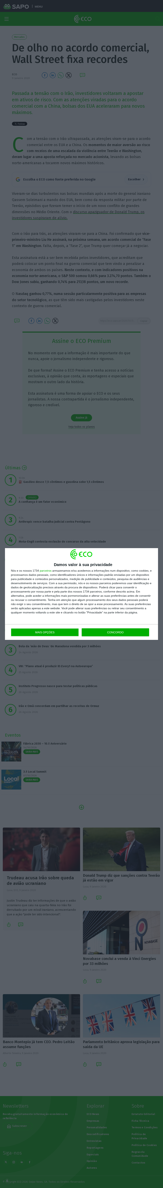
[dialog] (81, 594)
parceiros (45, 570)
